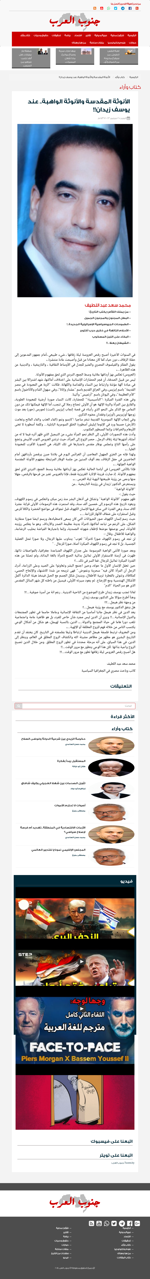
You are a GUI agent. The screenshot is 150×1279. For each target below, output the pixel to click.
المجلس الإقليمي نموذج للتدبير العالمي (58, 849)
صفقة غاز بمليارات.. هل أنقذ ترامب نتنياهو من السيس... (25, 58)
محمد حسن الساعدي (75, 744)
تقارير (88, 35)
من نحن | (136, 3)
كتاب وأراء (25, 35)
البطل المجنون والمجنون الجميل (106, 318)
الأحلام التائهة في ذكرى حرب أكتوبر (104, 330)
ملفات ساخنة (97, 42)
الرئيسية (132, 35)
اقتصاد (78, 35)
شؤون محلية (117, 35)
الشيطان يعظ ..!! (117, 343)
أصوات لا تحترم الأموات (69, 805)
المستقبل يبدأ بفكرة (71, 761)
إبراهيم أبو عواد (77, 789)
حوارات (132, 42)
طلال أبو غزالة (78, 766)
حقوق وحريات (41, 35)
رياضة (68, 35)
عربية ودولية (101, 35)
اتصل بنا (115, 3)
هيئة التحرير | (125, 3)
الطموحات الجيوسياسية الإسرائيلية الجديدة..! (98, 324)
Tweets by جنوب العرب (122, 1162)
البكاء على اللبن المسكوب (110, 336)
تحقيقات (56, 35)
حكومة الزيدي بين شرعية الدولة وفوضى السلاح (53, 738)
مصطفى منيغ (78, 811)
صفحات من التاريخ (60, 1253)
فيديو (126, 881)
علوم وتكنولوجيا (116, 42)
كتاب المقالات (124, 1257)
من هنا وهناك (79, 42)
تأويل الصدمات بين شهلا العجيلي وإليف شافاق (53, 783)
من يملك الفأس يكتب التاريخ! (109, 311)
